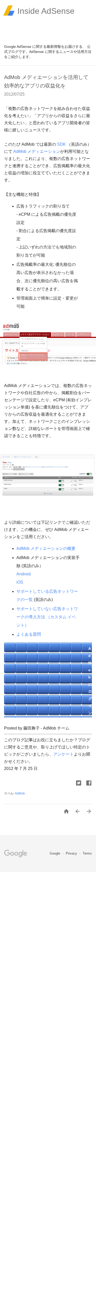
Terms (87, 853)
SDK (61, 144)
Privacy (72, 853)
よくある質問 (28, 634)
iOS (19, 582)
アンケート (63, 754)
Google (55, 853)
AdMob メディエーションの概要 (46, 548)
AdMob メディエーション (36, 151)
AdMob (20, 793)
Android (23, 574)
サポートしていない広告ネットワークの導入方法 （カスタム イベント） (47, 617)
